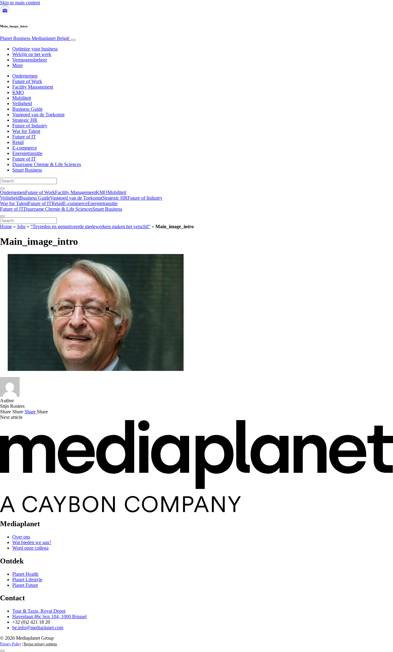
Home (6, 226)
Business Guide (27, 109)
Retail (18, 142)
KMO (18, 92)
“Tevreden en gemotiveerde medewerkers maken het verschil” (90, 226)
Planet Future (25, 585)
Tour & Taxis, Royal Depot (38, 611)
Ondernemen (24, 75)
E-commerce (24, 147)
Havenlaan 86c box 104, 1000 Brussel (49, 616)
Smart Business (27, 170)
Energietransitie (27, 153)
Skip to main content (20, 2)
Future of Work (27, 81)
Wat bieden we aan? (31, 542)
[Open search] (2, 188)
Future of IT (24, 136)
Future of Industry (29, 125)
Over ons (21, 536)
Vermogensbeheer (29, 59)
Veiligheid (22, 103)
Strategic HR (24, 120)
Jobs (21, 226)
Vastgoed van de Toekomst (38, 114)
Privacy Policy (10, 644)
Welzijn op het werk (31, 54)
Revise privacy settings (40, 644)
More (17, 65)
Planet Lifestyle (27, 579)
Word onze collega (30, 548)
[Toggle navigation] (73, 40)
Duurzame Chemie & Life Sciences (46, 164)
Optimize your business (35, 48)
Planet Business (34, 38)
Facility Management (32, 86)
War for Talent (26, 131)
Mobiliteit (21, 98)
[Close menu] (2, 216)
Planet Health (25, 574)
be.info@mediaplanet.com (37, 627)
